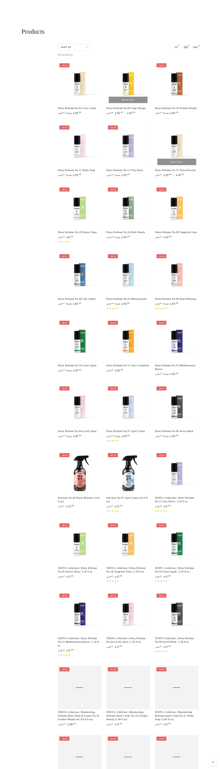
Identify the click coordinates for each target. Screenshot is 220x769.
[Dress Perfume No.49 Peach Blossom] (177, 274)
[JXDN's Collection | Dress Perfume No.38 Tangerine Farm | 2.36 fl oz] (128, 543)
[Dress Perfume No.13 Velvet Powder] (177, 146)
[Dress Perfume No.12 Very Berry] (128, 146)
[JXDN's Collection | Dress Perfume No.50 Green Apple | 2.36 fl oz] (177, 543)
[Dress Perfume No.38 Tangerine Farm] (177, 208)
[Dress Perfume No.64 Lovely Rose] (79, 406)
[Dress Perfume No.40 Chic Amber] (79, 274)
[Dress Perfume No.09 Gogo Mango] (128, 83)
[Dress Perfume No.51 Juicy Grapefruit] (128, 341)
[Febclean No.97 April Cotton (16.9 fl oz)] (128, 473)
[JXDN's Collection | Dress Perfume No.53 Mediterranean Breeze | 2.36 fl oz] (79, 614)
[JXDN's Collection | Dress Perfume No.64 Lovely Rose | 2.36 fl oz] (128, 614)
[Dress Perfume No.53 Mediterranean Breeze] (177, 341)
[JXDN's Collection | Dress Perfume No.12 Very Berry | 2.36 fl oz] (177, 473)
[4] (195, 47)
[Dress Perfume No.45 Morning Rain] (128, 274)
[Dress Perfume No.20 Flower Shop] (79, 208)
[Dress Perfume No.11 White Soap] (79, 146)
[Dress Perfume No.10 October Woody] (177, 83)
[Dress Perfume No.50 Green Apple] (79, 341)
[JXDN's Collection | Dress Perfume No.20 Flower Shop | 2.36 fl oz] (79, 543)
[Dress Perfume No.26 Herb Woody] (128, 208)
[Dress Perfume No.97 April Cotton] (128, 406)
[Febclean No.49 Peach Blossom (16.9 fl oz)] (79, 473)
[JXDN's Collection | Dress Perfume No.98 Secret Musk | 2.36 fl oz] (177, 614)
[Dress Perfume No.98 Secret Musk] (177, 406)
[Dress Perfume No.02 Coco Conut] (79, 83)
